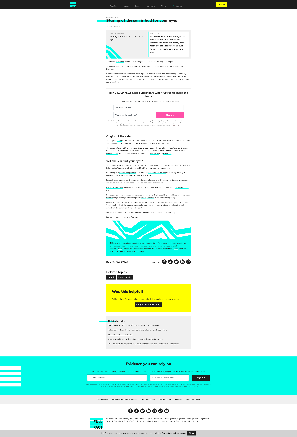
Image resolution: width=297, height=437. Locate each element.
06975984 (166, 419)
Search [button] (178, 6)
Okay (191, 433)
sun (107, 82)
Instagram (154, 154)
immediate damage (133, 195)
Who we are (102, 399)
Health (111, 277)
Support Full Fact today (148, 305)
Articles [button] (113, 6)
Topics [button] (126, 6)
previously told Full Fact (179, 202)
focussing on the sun (157, 173)
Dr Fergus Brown (119, 262)
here (120, 249)
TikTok (137, 143)
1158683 (136, 419)
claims (144, 79)
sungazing (180, 79)
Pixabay (134, 217)
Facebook (120, 62)
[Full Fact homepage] (73, 4)
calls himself (164, 148)
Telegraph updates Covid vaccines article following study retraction (137, 330)
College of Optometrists (158, 202)
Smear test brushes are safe (120, 335)
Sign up (170, 115)
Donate (221, 4)
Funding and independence (124, 399)
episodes (150, 198)
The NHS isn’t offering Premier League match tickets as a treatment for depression (143, 344)
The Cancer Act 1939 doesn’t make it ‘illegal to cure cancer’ (134, 325)
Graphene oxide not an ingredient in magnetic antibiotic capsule (135, 339)
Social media (124, 277)
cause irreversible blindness (122, 183)
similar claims (112, 154)
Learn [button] (137, 6)
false (133, 79)
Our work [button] (151, 6)
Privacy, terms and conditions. (187, 421)
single (143, 198)
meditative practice (127, 173)
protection (114, 82)
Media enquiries (193, 399)
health (138, 79)
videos (147, 151)
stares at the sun (167, 151)
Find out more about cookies (174, 433)
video (119, 141)
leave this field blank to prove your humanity (10, 359)
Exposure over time (114, 188)
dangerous (126, 79)
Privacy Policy (175, 125)
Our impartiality (148, 399)
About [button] (163, 6)
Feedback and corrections (170, 399)
